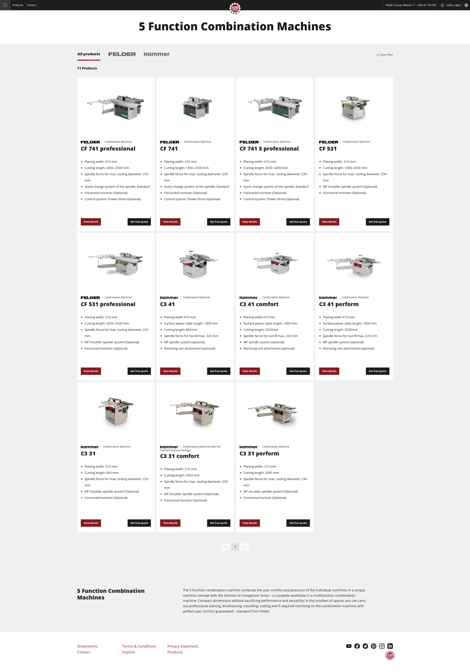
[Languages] (466, 5)
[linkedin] (390, 646)
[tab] (88, 56)
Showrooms (87, 646)
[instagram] (382, 646)
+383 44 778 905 (426, 5)
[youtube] (349, 646)
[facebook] (357, 646)
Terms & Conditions (139, 646)
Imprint (128, 652)
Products (175, 652)
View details (91, 221)
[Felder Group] (235, 9)
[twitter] (365, 646)
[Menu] (5, 5)
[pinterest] (373, 646)
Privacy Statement (182, 646)
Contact (83, 652)
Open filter (386, 54)
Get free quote (139, 221)
